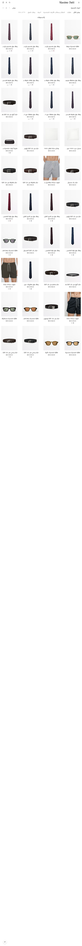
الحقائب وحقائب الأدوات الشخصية (54, 12)
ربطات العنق (31, 12)
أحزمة (39, 12)
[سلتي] (3, 2)
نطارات (69, 12)
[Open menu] (79, 2)
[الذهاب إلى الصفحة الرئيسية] (66, 2)
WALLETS (21, 12)
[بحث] (9, 2)
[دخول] (6, 2)
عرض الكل (77, 12)
